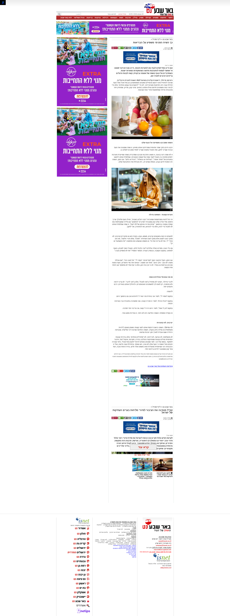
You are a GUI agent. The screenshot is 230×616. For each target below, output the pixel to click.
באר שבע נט (167, 39)
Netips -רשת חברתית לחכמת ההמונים (124, 548)
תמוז (121, 18)
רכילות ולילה (113, 540)
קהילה (148, 18)
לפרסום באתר (112, 14)
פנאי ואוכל (120, 542)
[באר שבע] (159, 15)
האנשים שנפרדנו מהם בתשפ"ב (111, 523)
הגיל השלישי (79, 18)
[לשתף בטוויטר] (134, 48)
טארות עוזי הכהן (115, 532)
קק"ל (167, 435)
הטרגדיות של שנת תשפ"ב (113, 526)
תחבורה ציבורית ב (123, 544)
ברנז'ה (112, 542)
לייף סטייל (156, 39)
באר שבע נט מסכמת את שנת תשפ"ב (123, 522)
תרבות (128, 18)
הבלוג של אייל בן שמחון (129, 532)
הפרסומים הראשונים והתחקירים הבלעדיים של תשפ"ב (120, 525)
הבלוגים (133, 531)
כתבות (134, 529)
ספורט (155, 18)
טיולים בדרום (132, 551)
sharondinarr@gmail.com (162, 549)
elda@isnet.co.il (165, 568)
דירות (103, 541)
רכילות (105, 18)
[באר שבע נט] (157, 531)
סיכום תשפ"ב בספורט (129, 523)
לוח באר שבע (66, 18)
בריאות (90, 18)
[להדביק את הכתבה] (120, 372)
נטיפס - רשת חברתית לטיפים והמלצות (124, 545)
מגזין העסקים (131, 534)
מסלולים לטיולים (131, 550)
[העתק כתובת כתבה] (127, 48)
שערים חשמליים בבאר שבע (127, 547)
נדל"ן (135, 18)
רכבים (97, 541)
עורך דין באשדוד (131, 552)
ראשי (170, 18)
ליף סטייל (120, 529)
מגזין (141, 18)
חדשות (163, 18)
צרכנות (98, 18)
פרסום (134, 557)
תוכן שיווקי (121, 535)
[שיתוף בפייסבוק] (140, 48)
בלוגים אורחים (103, 532)
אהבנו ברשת (132, 541)
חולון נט (133, 555)
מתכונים (127, 529)
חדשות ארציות (131, 538)
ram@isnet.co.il (164, 541)
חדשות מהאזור (120, 538)
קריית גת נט (132, 554)
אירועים (134, 542)
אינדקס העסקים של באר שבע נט (160, 366)
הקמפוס (113, 18)
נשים (97, 540)
